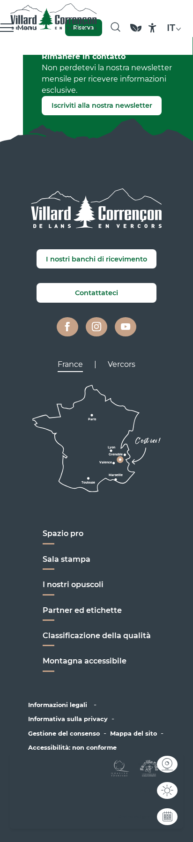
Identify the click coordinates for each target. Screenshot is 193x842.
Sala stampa (66, 559)
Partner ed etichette (82, 610)
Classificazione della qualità (97, 635)
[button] (115, 28)
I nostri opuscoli (73, 584)
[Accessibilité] (152, 28)
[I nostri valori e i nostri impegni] (136, 32)
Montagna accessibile (84, 660)
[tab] (70, 364)
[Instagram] (96, 327)
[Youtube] (125, 327)
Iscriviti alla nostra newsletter (102, 105)
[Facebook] (67, 327)
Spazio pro (63, 533)
